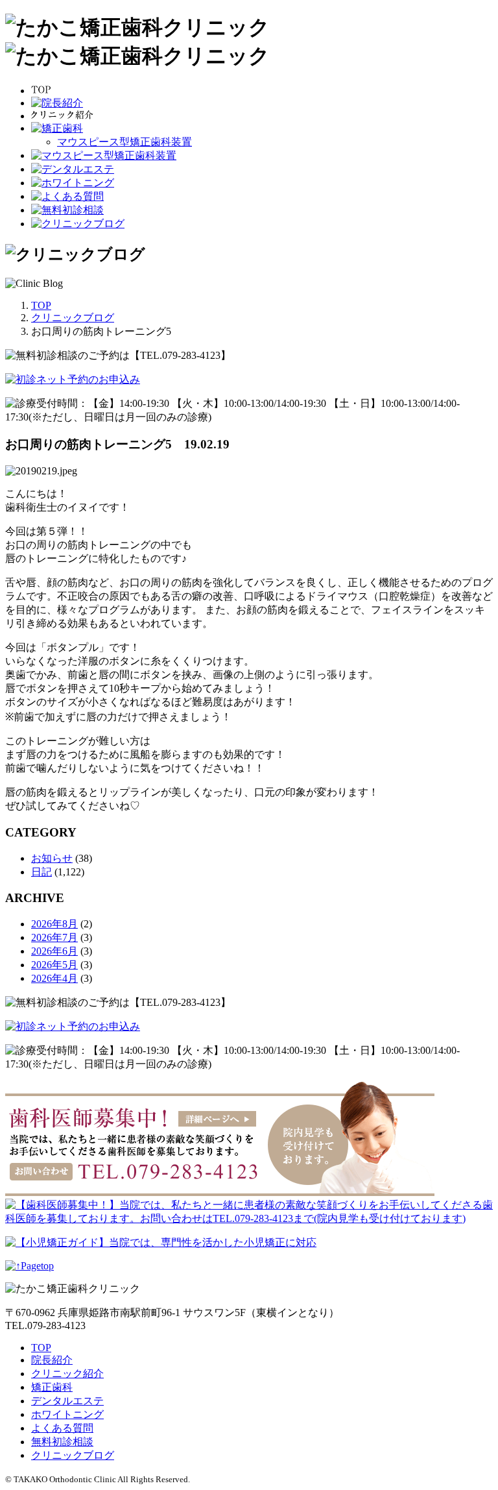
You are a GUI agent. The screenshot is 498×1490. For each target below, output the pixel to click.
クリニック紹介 (67, 1373)
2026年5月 (54, 964)
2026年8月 (54, 923)
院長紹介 (52, 1359)
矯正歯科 (52, 1387)
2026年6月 (54, 951)
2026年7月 (54, 937)
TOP (41, 1347)
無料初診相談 (62, 1441)
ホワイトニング (67, 1414)
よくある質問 (62, 1428)
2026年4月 (54, 978)
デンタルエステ (67, 1400)
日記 (41, 871)
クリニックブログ (72, 1455)
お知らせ (52, 858)
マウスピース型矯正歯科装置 (124, 141)
